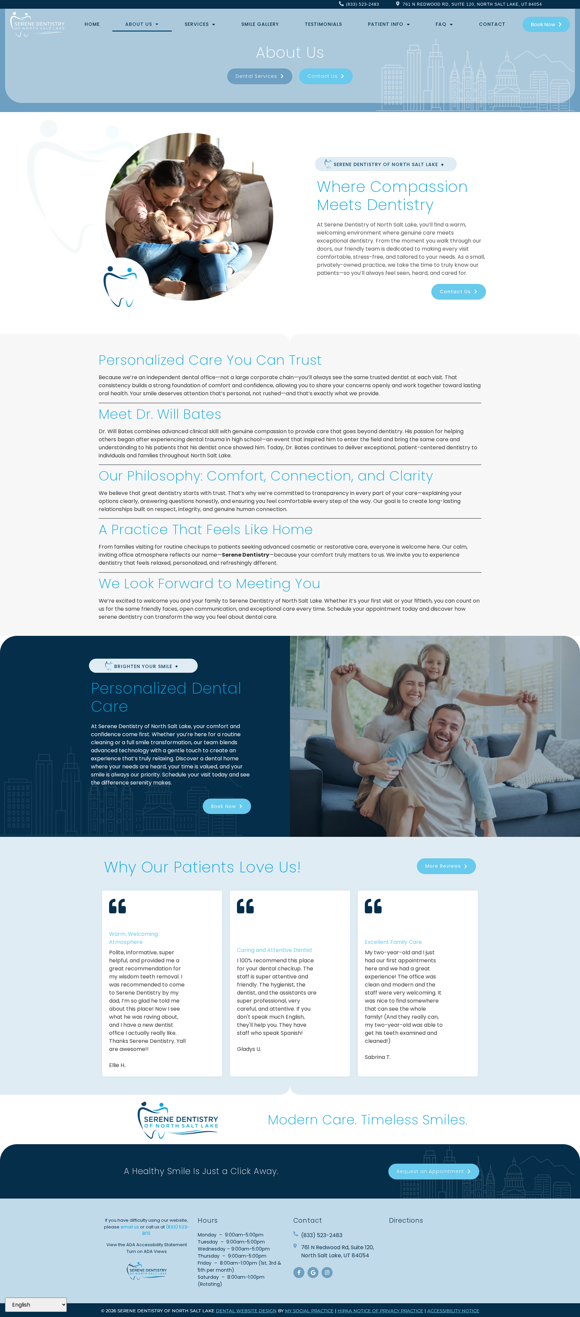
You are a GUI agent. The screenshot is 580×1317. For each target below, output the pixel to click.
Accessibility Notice (453, 1310)
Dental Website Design (246, 1310)
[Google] (313, 1272)
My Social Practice (309, 1310)
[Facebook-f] (298, 1272)
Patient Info (385, 24)
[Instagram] (327, 1272)
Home (92, 24)
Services (197, 24)
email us (129, 1227)
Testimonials (323, 24)
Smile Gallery (260, 24)
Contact (492, 24)
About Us (138, 24)
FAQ (441, 24)
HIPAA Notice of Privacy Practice (380, 1310)
